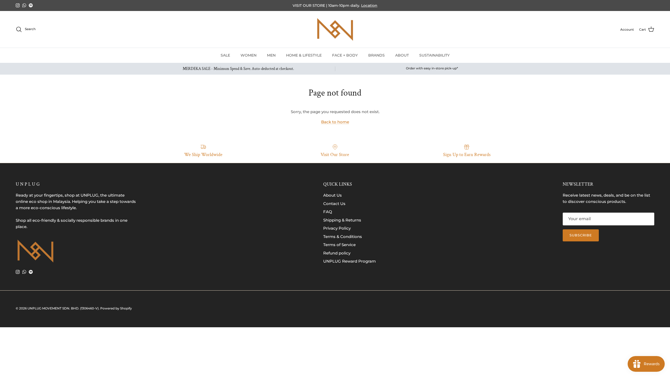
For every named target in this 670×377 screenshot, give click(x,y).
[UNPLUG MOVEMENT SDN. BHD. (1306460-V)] (335, 29)
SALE (225, 55)
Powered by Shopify (116, 308)
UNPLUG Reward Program (349, 261)
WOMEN (248, 55)
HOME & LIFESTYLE (304, 55)
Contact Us (334, 203)
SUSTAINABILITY (434, 55)
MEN (271, 55)
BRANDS (376, 55)
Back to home (335, 121)
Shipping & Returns (342, 220)
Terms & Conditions (342, 236)
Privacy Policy (337, 228)
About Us (332, 195)
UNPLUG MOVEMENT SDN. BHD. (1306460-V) (63, 308)
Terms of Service (339, 244)
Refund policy (336, 253)
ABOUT (402, 55)
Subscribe (581, 235)
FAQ (327, 211)
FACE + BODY (345, 55)
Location (369, 5)
